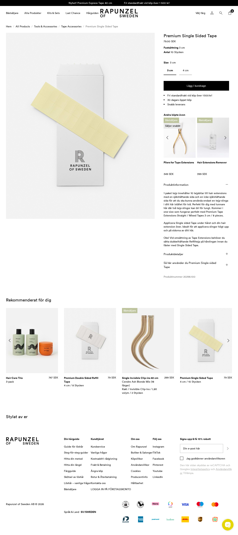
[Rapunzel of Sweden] (119, 13)
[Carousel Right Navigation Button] (225, 137)
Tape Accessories (71, 26)
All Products (23, 26)
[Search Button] (221, 13)
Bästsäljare (12, 13)
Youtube (158, 471)
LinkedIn (158, 477)
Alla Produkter (32, 13)
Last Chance (73, 13)
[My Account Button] (212, 13)
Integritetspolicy (200, 469)
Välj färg (200, 13)
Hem (9, 26)
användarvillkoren (214, 458)
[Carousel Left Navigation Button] (167, 137)
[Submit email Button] (227, 448)
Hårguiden (92, 13)
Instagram (158, 446)
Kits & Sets (53, 13)
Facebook (158, 458)
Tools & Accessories (45, 26)
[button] (80, 126)
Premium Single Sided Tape (102, 26)
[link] (170, 71)
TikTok (156, 452)
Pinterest (158, 465)
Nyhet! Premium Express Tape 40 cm (90, 3)
